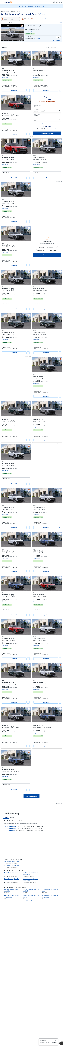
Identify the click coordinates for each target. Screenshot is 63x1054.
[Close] (56, 1040)
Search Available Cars (47, 133)
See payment (5, 77)
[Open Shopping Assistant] (61, 1043)
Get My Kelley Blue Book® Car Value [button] (47, 123)
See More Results (31, 796)
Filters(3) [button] (27, 19)
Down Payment (37, 114)
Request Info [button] (37, 38)
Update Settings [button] (54, 128)
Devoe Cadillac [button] (28, 36)
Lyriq (18, 11)
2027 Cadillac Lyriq (10, 826)
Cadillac (13, 11)
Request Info (14, 90)
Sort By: (47, 47)
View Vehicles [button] (56, 40)
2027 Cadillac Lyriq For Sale (11, 861)
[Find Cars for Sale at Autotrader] (8, 2)
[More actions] (28, 90)
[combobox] (10, 19)
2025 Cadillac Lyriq (10, 830)
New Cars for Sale (5, 11)
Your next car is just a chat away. (31, 6)
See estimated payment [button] (30, 32)
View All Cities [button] (30, 901)
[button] (54, 2)
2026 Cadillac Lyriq (10, 828)
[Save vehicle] (22, 26)
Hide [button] (60, 22)
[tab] (6, 817)
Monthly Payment (38, 105)
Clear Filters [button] (45, 19)
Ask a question (47, 255)
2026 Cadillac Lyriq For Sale (11, 865)
